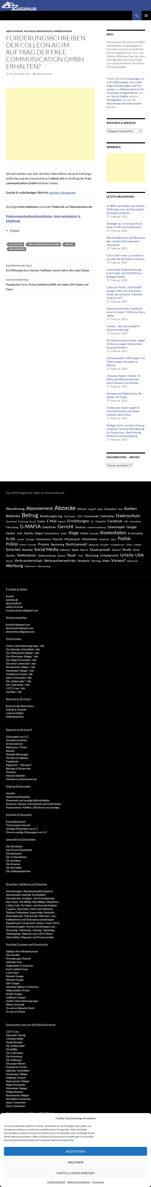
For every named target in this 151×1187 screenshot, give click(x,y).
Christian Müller (15, 1038)
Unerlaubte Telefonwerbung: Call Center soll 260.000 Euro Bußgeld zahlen (125, 273)
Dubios (41, 521)
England (62, 521)
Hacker (10, 533)
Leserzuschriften (15, 713)
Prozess (43, 544)
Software (65, 549)
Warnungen (121, 82)
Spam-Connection (16, 677)
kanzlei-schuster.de (62, 192)
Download (11, 521)
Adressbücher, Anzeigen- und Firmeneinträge (30, 898)
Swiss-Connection (15, 1106)
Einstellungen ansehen (75, 1173)
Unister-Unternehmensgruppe (22, 645)
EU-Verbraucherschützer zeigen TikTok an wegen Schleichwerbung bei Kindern (126, 344)
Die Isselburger (14, 1060)
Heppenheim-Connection (19, 965)
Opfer (113, 539)
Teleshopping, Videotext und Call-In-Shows (29, 933)
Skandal (27, 549)
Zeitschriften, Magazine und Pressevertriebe (30, 937)
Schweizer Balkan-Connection (22, 986)
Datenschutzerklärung (78, 1182)
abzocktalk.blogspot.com (19, 628)
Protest (23, 544)
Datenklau (107, 516)
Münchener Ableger (16, 1088)
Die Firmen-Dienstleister (19, 850)
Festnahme (135, 521)
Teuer (71, 555)
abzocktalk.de (13, 603)
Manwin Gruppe (15, 976)
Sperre (84, 549)
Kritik (10, 538)
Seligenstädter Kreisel (17, 990)
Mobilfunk (104, 539)
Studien (10, 555)
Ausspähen (110, 509)
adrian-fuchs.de (14, 606)
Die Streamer (13, 864)
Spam (75, 549)
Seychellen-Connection (18, 1098)
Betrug (30, 515)
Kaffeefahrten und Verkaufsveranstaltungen (30, 919)
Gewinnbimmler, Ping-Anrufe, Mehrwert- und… (31, 916)
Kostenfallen (113, 532)
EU (92, 521)
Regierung (94, 544)
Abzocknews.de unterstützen (124, 103)
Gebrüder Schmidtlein (17, 1070)
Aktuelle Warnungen (38, 31)
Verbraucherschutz (28, 561)
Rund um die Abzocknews (20, 706)
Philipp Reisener (14, 1091)
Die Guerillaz (13, 955)
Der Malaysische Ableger (19, 652)
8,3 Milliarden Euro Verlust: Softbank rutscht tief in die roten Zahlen (47, 268)
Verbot (9, 560)
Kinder (64, 533)
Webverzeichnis (130, 89)
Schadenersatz (117, 544)
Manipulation (43, 539)
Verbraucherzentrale (60, 560)
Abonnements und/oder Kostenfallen (26, 894)
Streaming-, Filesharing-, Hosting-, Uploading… (31, 930)
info (42, 645)
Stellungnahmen (15, 716)
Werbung (14, 565)
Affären (82, 509)
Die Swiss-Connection (17, 663)
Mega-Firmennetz (15, 1084)
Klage (74, 532)
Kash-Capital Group (17, 969)
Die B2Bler (12, 1049)
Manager (30, 539)
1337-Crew (12, 688)
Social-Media (120, 96)
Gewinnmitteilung (96, 527)
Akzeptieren (75, 1151)
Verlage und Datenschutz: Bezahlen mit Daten (125, 395)
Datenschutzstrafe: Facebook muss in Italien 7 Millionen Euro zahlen (126, 312)
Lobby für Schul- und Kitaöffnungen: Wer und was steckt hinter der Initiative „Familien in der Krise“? (124, 293)
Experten (101, 521)
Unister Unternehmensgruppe (22, 1001)
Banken (130, 508)
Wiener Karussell (15, 1004)
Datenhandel (91, 516)
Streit (136, 549)
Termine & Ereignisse (17, 757)
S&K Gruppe (12, 983)
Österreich (30, 566)
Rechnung (57, 544)
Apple (100, 509)
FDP (126, 521)
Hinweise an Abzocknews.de (21, 779)
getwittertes (130, 92)
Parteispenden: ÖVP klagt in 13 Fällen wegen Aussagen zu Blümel (126, 361)
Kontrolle (94, 533)
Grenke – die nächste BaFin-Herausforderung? (124, 327)
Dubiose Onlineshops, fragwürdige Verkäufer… (31, 912)
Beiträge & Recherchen (18, 768)
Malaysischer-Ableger (17, 1081)
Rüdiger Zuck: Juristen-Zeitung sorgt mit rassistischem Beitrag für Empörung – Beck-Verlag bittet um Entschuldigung (126, 431)
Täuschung (92, 555)
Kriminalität (135, 533)
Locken (20, 539)
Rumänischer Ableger (17, 667)
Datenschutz (128, 515)
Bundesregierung (51, 516)
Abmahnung (15, 509)
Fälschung (12, 527)
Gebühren (49, 527)
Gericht (65, 526)
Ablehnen (75, 1162)
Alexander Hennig (16, 1035)
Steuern (116, 549)
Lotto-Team (12, 972)
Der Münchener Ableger (19, 656)
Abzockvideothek (15, 775)
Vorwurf (118, 560)
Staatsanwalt (100, 549)
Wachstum (132, 560)
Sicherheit (13, 549)
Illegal (39, 533)
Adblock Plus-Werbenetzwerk (22, 951)
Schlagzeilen (114, 99)
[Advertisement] (50, 124)
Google (131, 527)
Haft (19, 533)
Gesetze (80, 527)
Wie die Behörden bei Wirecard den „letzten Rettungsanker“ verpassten (126, 241)
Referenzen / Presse (16, 747)
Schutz (129, 544)
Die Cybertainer (14, 684)
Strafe (126, 550)
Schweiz (138, 544)
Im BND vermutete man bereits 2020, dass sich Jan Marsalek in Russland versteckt (126, 209)
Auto (120, 509)
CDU (80, 516)
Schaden (104, 544)
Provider (32, 544)
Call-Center (70, 516)
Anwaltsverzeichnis (16, 740)
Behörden (13, 516)
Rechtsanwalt (76, 544)
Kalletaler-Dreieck (16, 1077)
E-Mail (51, 521)
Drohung (23, 521)
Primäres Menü (146, 15)
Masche (57, 539)
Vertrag (95, 560)
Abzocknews (14, 31)
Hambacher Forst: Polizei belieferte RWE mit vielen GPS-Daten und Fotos (47, 284)
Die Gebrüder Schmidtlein (20, 649)
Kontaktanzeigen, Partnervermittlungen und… (31, 926)
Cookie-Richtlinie (56, 1182)
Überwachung (44, 566)
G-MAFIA (30, 526)
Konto (84, 533)
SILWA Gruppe (14, 993)
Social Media (46, 549)
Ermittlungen (78, 521)
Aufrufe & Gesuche (16, 709)
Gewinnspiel (116, 527)
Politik (124, 538)
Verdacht (83, 560)
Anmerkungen (62, 31)
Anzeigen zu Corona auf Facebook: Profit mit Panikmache (125, 225)
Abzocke (65, 507)
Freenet (14, 230)
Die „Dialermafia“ (15, 681)
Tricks (80, 555)
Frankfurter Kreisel (16, 674)
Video (106, 560)
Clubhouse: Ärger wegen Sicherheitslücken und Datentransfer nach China (123, 411)
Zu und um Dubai (15, 1011)
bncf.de (10, 596)
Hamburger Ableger (17, 670)
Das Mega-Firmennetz (18, 660)
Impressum (98, 1182)
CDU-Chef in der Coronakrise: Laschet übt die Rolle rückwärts (126, 257)
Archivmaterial (14, 743)
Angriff (92, 509)
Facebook (115, 521)
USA (139, 555)
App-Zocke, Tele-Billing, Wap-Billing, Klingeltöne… (33, 901)
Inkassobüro (17, 249)
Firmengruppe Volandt (18, 958)
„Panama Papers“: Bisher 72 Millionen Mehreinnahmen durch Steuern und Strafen (123, 379)
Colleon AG (16, 244)
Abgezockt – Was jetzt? (18, 765)
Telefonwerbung (47, 555)
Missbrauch (72, 539)
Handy (28, 533)
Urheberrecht (109, 555)
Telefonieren (26, 555)
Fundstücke (12, 761)
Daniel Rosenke (14, 1042)
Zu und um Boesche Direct (20, 1008)
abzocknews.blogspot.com (20, 631)
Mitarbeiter (90, 539)
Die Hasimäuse (14, 1056)
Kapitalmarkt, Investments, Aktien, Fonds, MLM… (33, 923)
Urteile (127, 555)
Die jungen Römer (15, 1063)
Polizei (12, 543)
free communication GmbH (43, 244)
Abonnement (39, 508)
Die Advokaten (14, 846)
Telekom (61, 555)
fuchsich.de (12, 599)
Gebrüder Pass (14, 962)
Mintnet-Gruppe (15, 979)
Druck (32, 521)
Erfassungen (132, 78)
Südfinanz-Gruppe (16, 997)
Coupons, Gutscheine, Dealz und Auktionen (29, 909)
